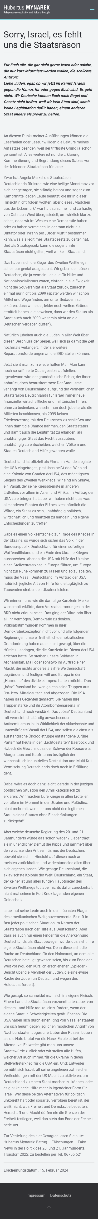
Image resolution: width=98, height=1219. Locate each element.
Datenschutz (60, 1195)
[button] (92, 9)
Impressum (36, 1195)
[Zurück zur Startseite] (27, 9)
